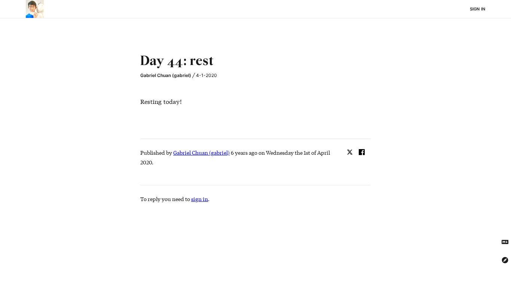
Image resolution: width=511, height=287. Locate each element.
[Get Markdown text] (505, 242)
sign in (199, 199)
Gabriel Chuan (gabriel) (165, 75)
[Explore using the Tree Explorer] (505, 260)
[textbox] (255, 62)
